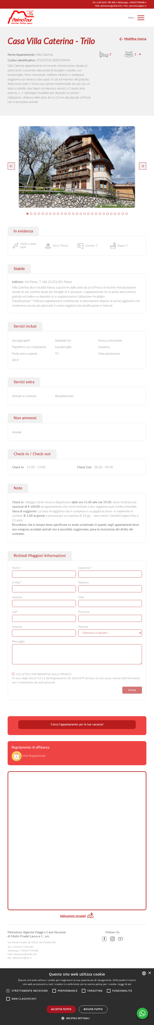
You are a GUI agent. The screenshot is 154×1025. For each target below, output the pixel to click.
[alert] (77, 996)
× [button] (149, 973)
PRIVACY (65, 674)
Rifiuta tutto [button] (93, 1009)
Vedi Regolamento (34, 755)
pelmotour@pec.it (137, 6)
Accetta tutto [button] (61, 1009)
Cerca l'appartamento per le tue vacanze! (77, 724)
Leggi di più (124, 984)
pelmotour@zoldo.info (111, 6)
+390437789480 (137, 2)
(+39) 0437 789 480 (106, 2)
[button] (11, 166)
